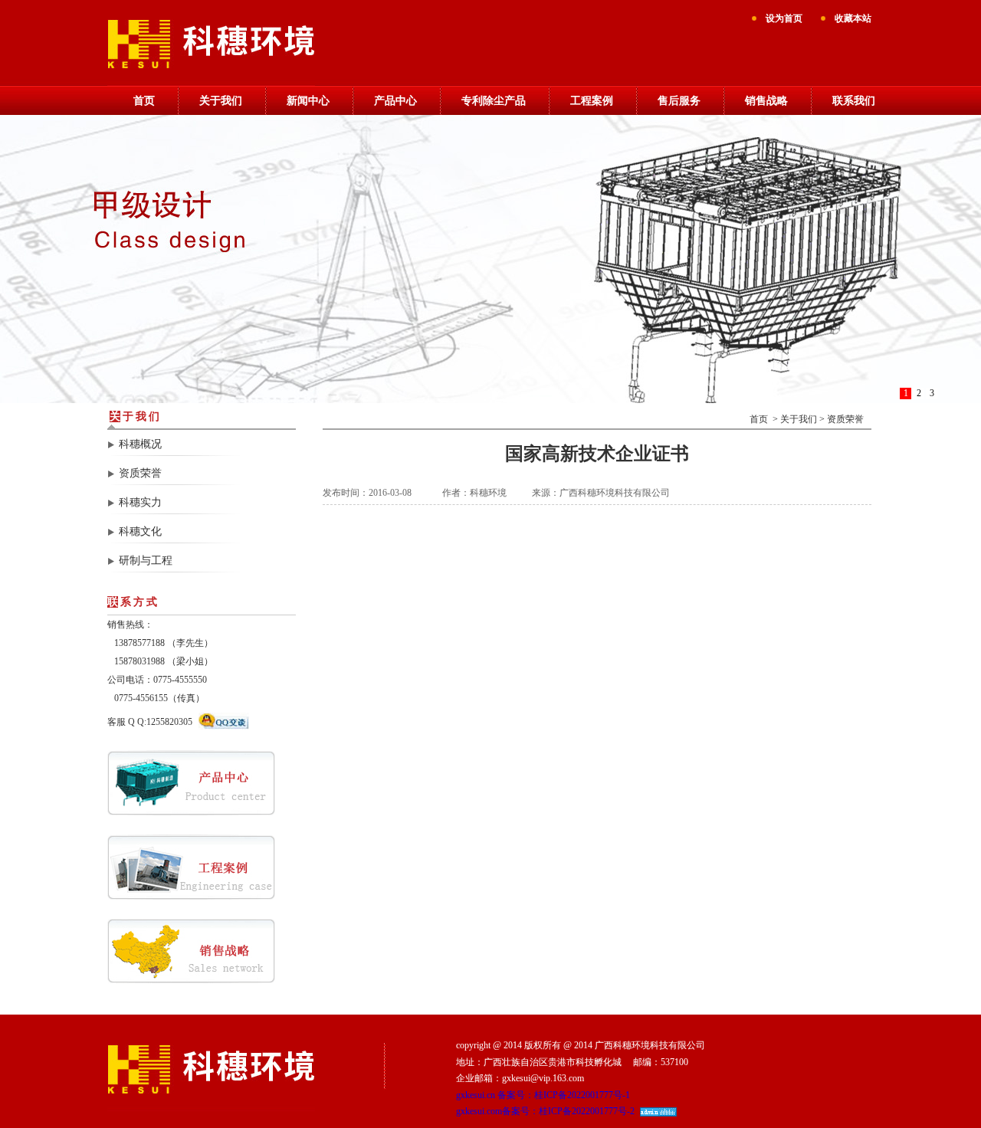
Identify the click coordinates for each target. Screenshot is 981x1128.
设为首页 (784, 18)
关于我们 (220, 101)
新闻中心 (308, 101)
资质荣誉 (140, 473)
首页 (144, 101)
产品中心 (395, 101)
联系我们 (853, 101)
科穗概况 (140, 444)
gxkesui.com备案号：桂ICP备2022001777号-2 (545, 1111)
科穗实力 (140, 502)
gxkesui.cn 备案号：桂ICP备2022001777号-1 (543, 1095)
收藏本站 (853, 18)
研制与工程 (145, 560)
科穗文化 (140, 531)
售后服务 (679, 101)
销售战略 (766, 101)
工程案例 (591, 101)
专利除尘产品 (493, 101)
